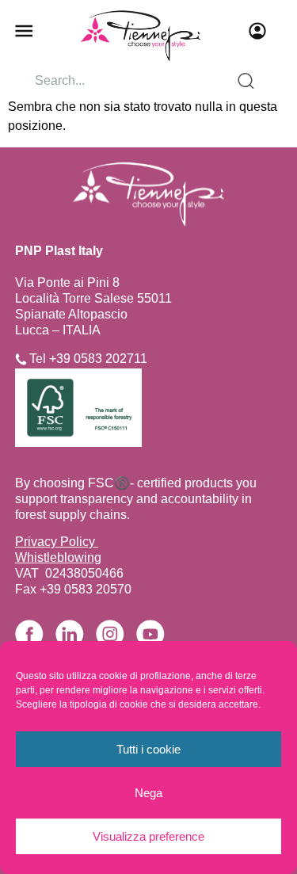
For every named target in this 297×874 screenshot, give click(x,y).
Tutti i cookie (148, 749)
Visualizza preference (148, 836)
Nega (148, 793)
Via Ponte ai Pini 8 (67, 282)
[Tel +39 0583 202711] (21, 359)
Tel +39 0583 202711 (88, 358)
